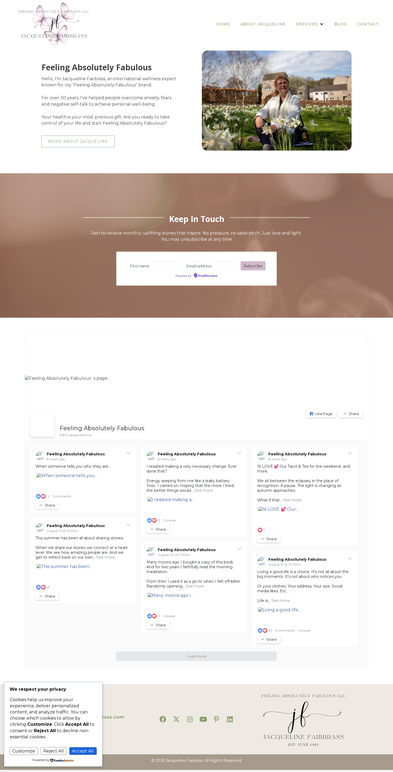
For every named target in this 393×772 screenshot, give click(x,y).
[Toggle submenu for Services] (321, 24)
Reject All (53, 751)
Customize (23, 751)
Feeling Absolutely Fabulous (102, 428)
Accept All (83, 751)
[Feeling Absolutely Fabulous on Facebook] (42, 425)
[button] (163, 719)
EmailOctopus (207, 276)
